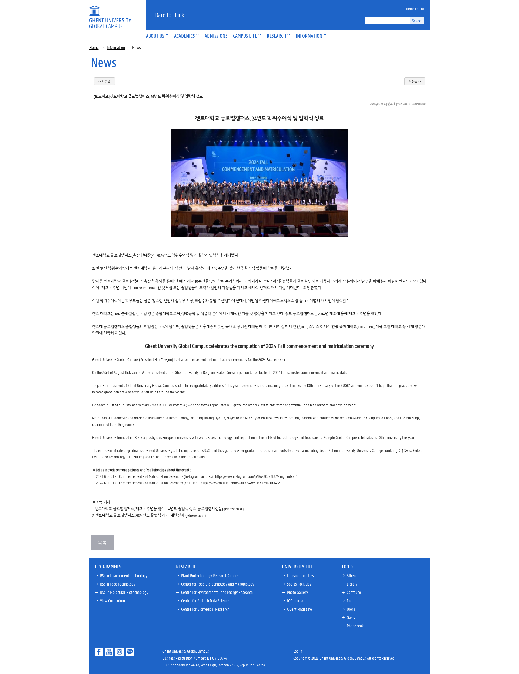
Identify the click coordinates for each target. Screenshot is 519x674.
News (104, 62)
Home (94, 47)
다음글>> (415, 81)
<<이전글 (104, 81)
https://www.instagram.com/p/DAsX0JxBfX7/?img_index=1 (256, 476)
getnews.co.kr (232, 508)
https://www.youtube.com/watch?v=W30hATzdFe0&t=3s (240, 482)
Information (116, 47)
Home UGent (415, 8)
